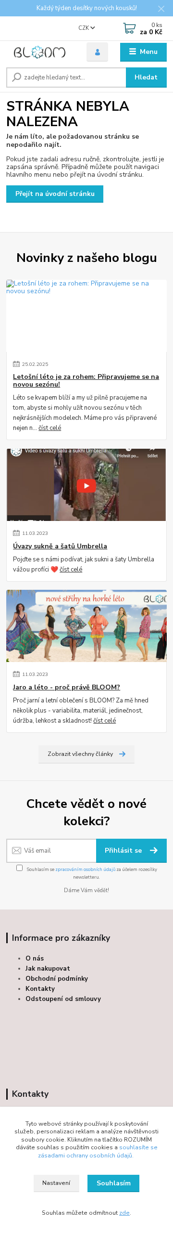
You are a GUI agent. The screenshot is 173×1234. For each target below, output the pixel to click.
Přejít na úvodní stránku (55, 193)
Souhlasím (114, 1183)
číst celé (49, 428)
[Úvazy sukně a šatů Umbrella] (86, 485)
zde (124, 1213)
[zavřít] (161, 9)
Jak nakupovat (47, 968)
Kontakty (40, 989)
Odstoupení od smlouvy (63, 999)
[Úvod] (39, 52)
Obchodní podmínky (56, 978)
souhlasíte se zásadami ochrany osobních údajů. (98, 1151)
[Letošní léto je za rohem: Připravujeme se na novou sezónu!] (86, 316)
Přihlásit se (124, 850)
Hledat (146, 77)
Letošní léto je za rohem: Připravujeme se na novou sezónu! (86, 381)
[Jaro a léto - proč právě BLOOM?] (86, 626)
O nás (34, 958)
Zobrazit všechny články (80, 754)
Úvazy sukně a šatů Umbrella (60, 546)
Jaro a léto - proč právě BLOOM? (66, 687)
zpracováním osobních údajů (85, 869)
